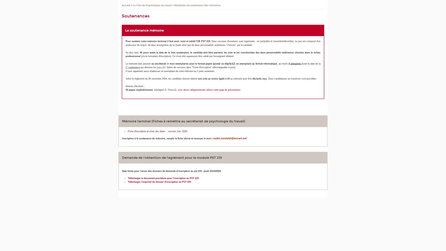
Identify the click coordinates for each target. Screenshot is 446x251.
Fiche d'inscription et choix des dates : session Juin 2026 (157, 131)
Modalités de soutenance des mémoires (198, 5)
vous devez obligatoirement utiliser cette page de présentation (209, 90)
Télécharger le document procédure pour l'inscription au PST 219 (163, 178)
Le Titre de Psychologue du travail (152, 5)
